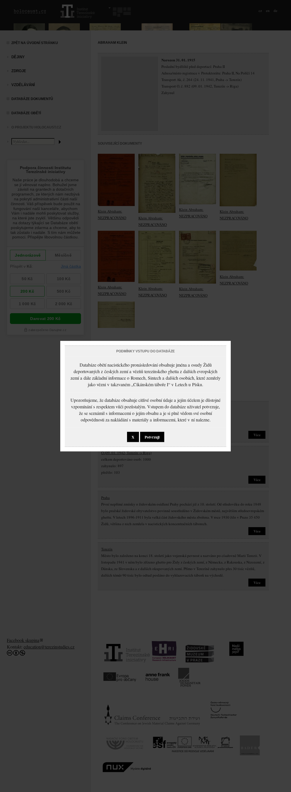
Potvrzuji (152, 437)
